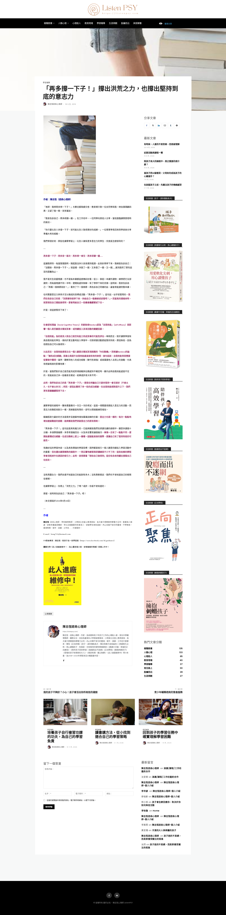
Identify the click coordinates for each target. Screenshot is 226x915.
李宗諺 (144, 791)
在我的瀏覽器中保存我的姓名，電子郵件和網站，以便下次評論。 (71, 800)
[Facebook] (64, 660)
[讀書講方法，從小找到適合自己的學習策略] (113, 712)
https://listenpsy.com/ (70, 631)
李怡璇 (144, 810)
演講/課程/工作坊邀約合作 (165, 776)
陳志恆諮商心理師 (55, 104)
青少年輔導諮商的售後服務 (168, 692)
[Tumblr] (170, 125)
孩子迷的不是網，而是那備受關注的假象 (161, 837)
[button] (164, 24)
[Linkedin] (158, 125)
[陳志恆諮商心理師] (45, 104)
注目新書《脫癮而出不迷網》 (157, 449)
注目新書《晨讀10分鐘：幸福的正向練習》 (163, 312)
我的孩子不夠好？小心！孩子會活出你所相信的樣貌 (70, 692)
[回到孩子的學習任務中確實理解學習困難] (161, 712)
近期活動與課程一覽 (153, 152)
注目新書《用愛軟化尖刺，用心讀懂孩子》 (163, 245)
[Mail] (117, 895)
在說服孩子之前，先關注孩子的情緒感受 (163, 184)
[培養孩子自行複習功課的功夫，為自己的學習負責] (65, 712)
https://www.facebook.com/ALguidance (97, 541)
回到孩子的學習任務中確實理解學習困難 (160, 734)
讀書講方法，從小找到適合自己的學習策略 (112, 734)
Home (156, 810)
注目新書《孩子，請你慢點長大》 (159, 198)
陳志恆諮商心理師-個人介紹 (166, 791)
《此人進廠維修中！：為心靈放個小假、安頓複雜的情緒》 (74, 547)
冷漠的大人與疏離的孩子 (164, 830)
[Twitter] (152, 125)
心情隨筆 (48, 614)
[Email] (164, 125)
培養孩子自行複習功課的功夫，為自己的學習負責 (65, 736)
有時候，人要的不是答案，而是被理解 (162, 144)
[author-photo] (49, 747)
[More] (177, 125)
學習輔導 (46, 82)
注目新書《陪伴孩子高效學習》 (158, 379)
